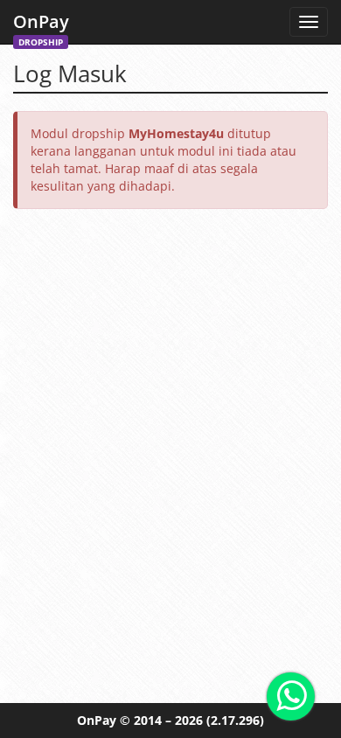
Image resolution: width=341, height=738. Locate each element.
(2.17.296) (235, 720)
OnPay (41, 27)
